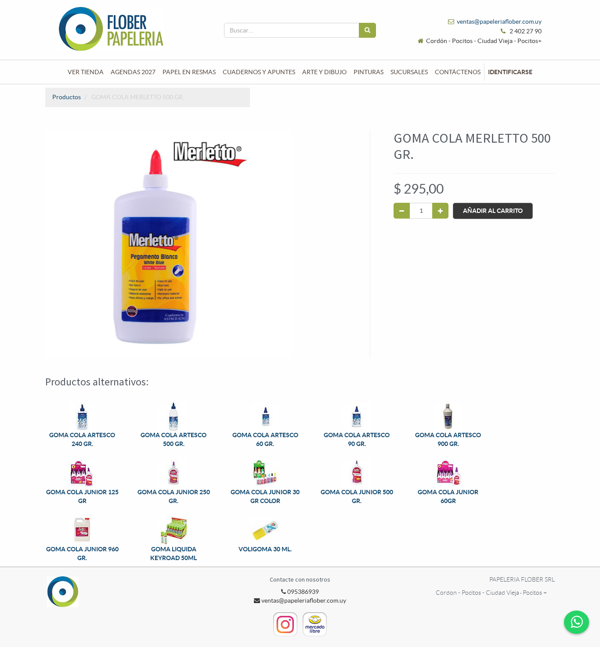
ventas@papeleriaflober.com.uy (499, 21)
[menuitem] (85, 72)
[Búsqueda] (367, 30)
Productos (66, 97)
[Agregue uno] (440, 211)
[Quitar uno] (402, 211)
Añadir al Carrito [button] (493, 210)
